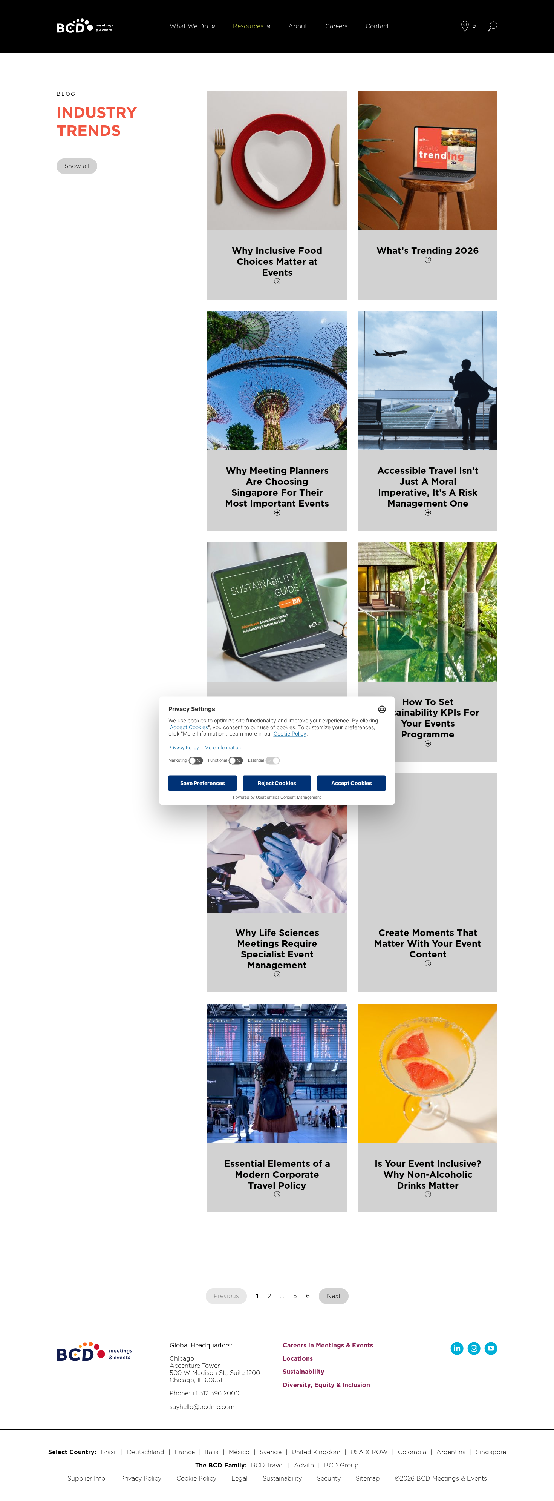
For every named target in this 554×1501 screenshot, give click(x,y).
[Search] (492, 26)
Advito (304, 1465)
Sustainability (303, 1371)
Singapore (491, 1452)
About (297, 26)
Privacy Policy (140, 1478)
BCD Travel (267, 1465)
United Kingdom (316, 1452)
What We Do (189, 26)
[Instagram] (474, 1348)
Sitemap (368, 1478)
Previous (226, 1296)
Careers (336, 26)
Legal (239, 1478)
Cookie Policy (196, 1478)
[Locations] (465, 26)
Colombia (412, 1452)
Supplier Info (86, 1478)
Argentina (451, 1452)
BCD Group (341, 1465)
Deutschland (145, 1452)
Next (334, 1296)
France (184, 1452)
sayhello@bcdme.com (202, 1406)
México (239, 1452)
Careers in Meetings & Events (328, 1345)
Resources (248, 26)
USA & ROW (369, 1452)
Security (329, 1478)
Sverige (271, 1452)
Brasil (109, 1452)
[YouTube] (490, 1348)
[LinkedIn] (457, 1348)
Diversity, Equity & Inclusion (326, 1385)
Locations (298, 1358)
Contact (377, 26)
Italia (212, 1452)
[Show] (213, 26)
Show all (76, 166)
